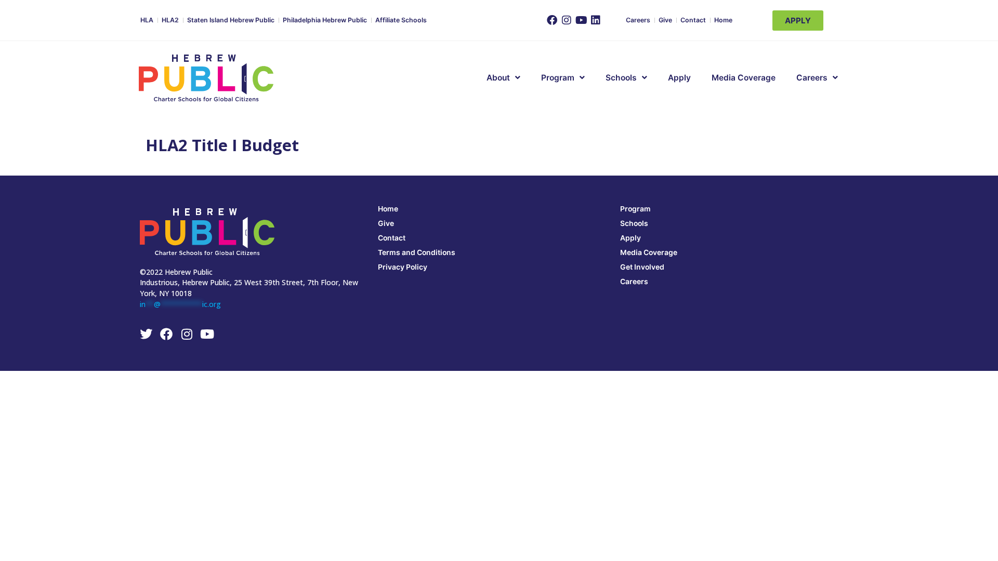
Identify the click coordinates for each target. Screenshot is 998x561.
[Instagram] (566, 20)
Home (723, 20)
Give (665, 20)
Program (635, 208)
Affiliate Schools (401, 20)
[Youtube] (581, 20)
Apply (679, 78)
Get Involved (642, 266)
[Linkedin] (595, 20)
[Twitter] (146, 334)
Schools (621, 78)
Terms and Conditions (416, 252)
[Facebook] (552, 20)
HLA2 (170, 20)
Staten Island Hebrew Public (230, 20)
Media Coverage (744, 78)
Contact (693, 20)
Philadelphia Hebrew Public (325, 20)
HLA (146, 20)
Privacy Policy (402, 266)
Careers (638, 20)
